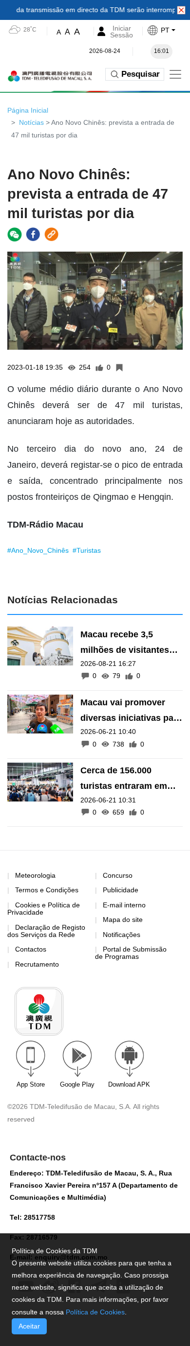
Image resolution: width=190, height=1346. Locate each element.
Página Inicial (27, 110)
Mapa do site (123, 919)
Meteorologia (35, 875)
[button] (168, 30)
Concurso (118, 875)
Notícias (31, 122)
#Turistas (87, 550)
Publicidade (120, 890)
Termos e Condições (46, 890)
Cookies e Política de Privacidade (43, 908)
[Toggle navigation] (175, 74)
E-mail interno (124, 905)
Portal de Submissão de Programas (131, 952)
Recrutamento (37, 964)
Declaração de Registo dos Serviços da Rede (46, 930)
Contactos (30, 949)
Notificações (121, 934)
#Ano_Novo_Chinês (39, 550)
